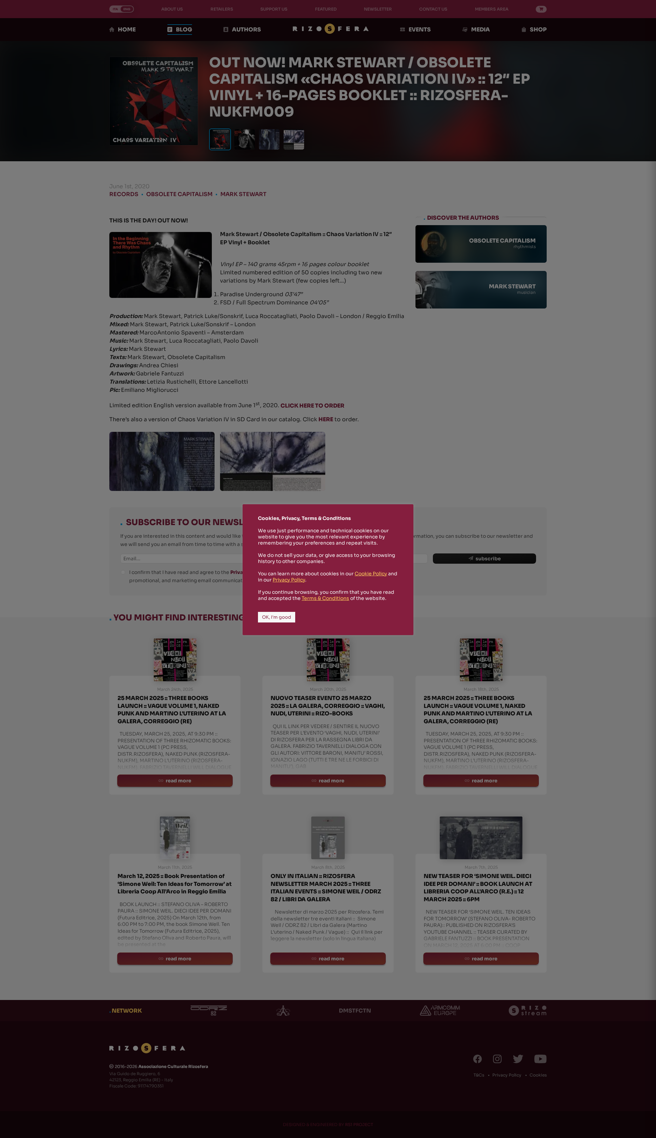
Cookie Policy (371, 574)
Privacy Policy (289, 580)
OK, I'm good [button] (276, 617)
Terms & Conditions (325, 598)
